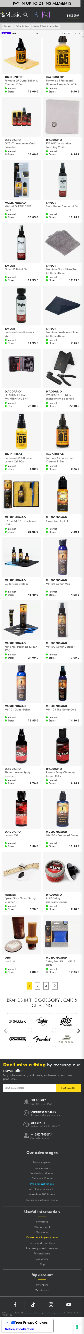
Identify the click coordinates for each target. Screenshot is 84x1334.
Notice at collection (19, 1329)
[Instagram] (51, 1305)
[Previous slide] (6, 1031)
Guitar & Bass (22, 26)
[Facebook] (15, 1305)
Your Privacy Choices (31, 1322)
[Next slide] (78, 1031)
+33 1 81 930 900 (50, 1126)
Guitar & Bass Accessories (45, 26)
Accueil (7, 26)
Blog (42, 1264)
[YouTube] (69, 1305)
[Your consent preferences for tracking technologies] (77, 1327)
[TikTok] (33, 1305)
